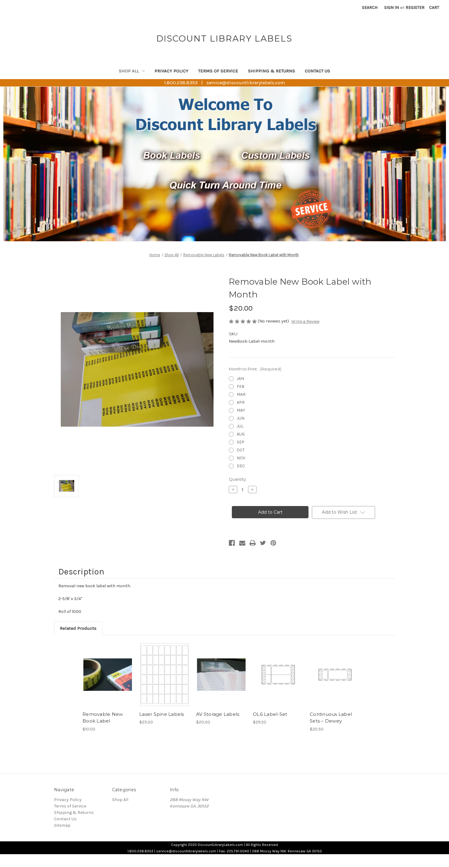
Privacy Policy (171, 71)
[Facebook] (232, 543)
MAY (241, 410)
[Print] (253, 543)
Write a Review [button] (305, 321)
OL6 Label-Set (270, 714)
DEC (241, 465)
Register (415, 7)
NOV (241, 458)
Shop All (129, 71)
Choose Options (221, 674)
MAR (241, 394)
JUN (240, 418)
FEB (240, 386)
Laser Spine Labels (161, 714)
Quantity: (238, 479)
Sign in (391, 7)
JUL (240, 426)
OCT (241, 450)
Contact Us (317, 71)
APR (241, 402)
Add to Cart (107, 674)
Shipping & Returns (271, 71)
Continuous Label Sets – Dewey (331, 717)
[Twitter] (263, 543)
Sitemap (62, 825)
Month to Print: (255, 368)
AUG (241, 434)
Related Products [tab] (78, 628)
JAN (240, 378)
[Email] (242, 543)
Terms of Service (218, 71)
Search (370, 7)
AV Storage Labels (217, 714)
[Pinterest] (273, 543)
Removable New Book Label (102, 717)
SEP (240, 442)
